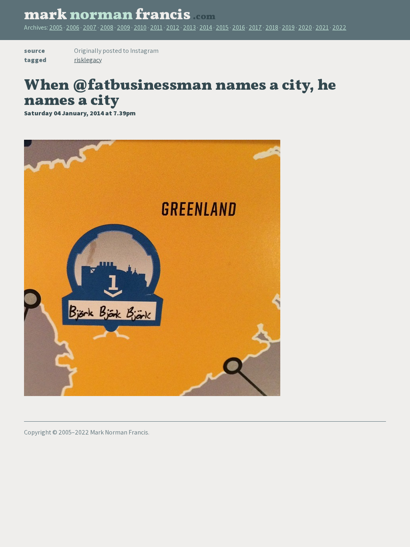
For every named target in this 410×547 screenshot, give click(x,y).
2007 (89, 27)
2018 (271, 27)
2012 (172, 27)
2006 (72, 27)
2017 (255, 27)
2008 (106, 27)
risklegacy (88, 60)
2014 (205, 27)
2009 (123, 27)
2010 (140, 27)
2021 (322, 27)
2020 (305, 27)
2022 (339, 27)
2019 (288, 27)
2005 (55, 27)
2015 (222, 27)
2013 (189, 27)
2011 (156, 27)
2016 (238, 27)
